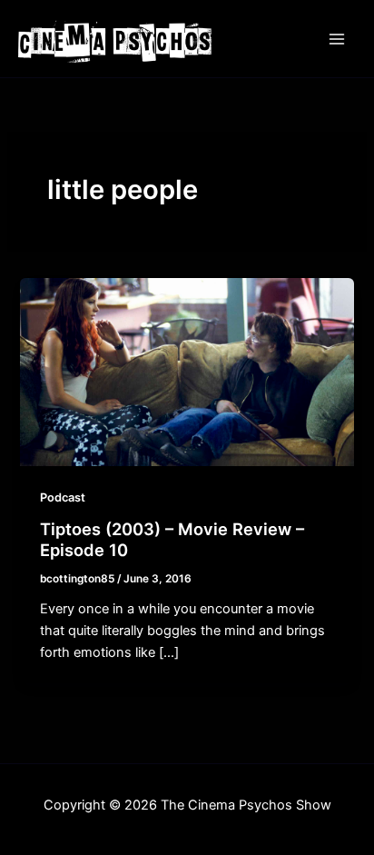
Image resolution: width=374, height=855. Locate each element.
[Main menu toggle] (337, 39)
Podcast (62, 497)
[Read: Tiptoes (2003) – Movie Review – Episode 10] (186, 371)
